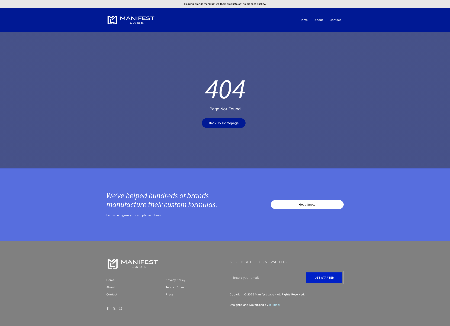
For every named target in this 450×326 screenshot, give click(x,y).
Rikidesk (275, 305)
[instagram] (120, 308)
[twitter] (114, 308)
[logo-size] (131, 14)
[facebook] (107, 308)
